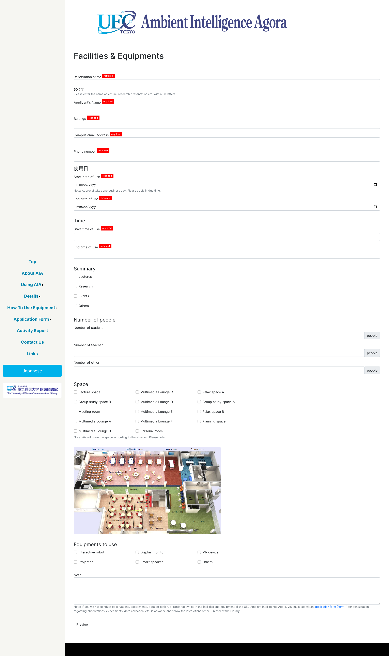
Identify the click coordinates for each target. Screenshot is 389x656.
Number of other (86, 362)
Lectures (85, 276)
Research (86, 286)
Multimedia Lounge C (156, 392)
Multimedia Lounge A (95, 421)
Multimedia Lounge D (156, 402)
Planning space (213, 421)
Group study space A (218, 402)
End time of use (86, 247)
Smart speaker (151, 562)
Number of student (88, 328)
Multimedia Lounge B (95, 431)
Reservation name (87, 77)
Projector (86, 562)
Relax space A (213, 392)
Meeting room (89, 411)
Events (84, 296)
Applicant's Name (87, 102)
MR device (210, 552)
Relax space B (213, 411)
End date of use (86, 199)
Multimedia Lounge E (156, 411)
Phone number (85, 151)
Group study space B (95, 402)
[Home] (192, 22)
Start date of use (87, 177)
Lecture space (89, 392)
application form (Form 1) (330, 606)
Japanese (32, 370)
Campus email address (91, 135)
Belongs (80, 119)
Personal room (151, 431)
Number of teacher (88, 345)
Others (84, 306)
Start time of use (87, 229)
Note (77, 575)
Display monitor (152, 552)
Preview (82, 624)
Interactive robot (91, 552)
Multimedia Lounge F (156, 421)
